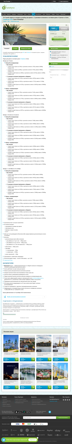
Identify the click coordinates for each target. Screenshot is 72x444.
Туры (33, 14)
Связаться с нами (53, 401)
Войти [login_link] (54, 1)
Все (2, 14)
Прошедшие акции (19, 402)
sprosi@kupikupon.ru (54, 399)
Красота (9, 14)
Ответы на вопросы (7, 406)
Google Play (27, 412)
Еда (5, 14)
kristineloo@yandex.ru (37, 278)
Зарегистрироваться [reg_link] (64, 1)
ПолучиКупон (39, 14)
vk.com (52, 66)
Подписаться (32, 439)
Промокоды (63, 14)
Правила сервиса (6, 404)
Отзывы (15, 48)
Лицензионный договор (37, 401)
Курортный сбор (8, 260)
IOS (24, 52)
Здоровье (14, 14)
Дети (25, 14)
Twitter (67, 400)
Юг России (63, 74)
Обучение (48, 14)
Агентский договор (36, 399)
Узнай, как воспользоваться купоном (16, 297)
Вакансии (5, 402)
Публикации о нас (7, 401)
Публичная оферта (36, 402)
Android (29, 52)
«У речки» (22, 59)
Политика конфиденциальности (39, 404)
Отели (29, 14)
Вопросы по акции (26, 48)
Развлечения (20, 14)
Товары (54, 14)
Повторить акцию (59, 39)
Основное (6, 48)
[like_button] (66, 25)
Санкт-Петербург (7, 1)
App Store (18, 412)
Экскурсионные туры (54, 74)
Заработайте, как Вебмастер (21, 401)
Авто (44, 14)
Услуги (58, 14)
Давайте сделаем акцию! (20, 399)
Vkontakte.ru (65, 400)
